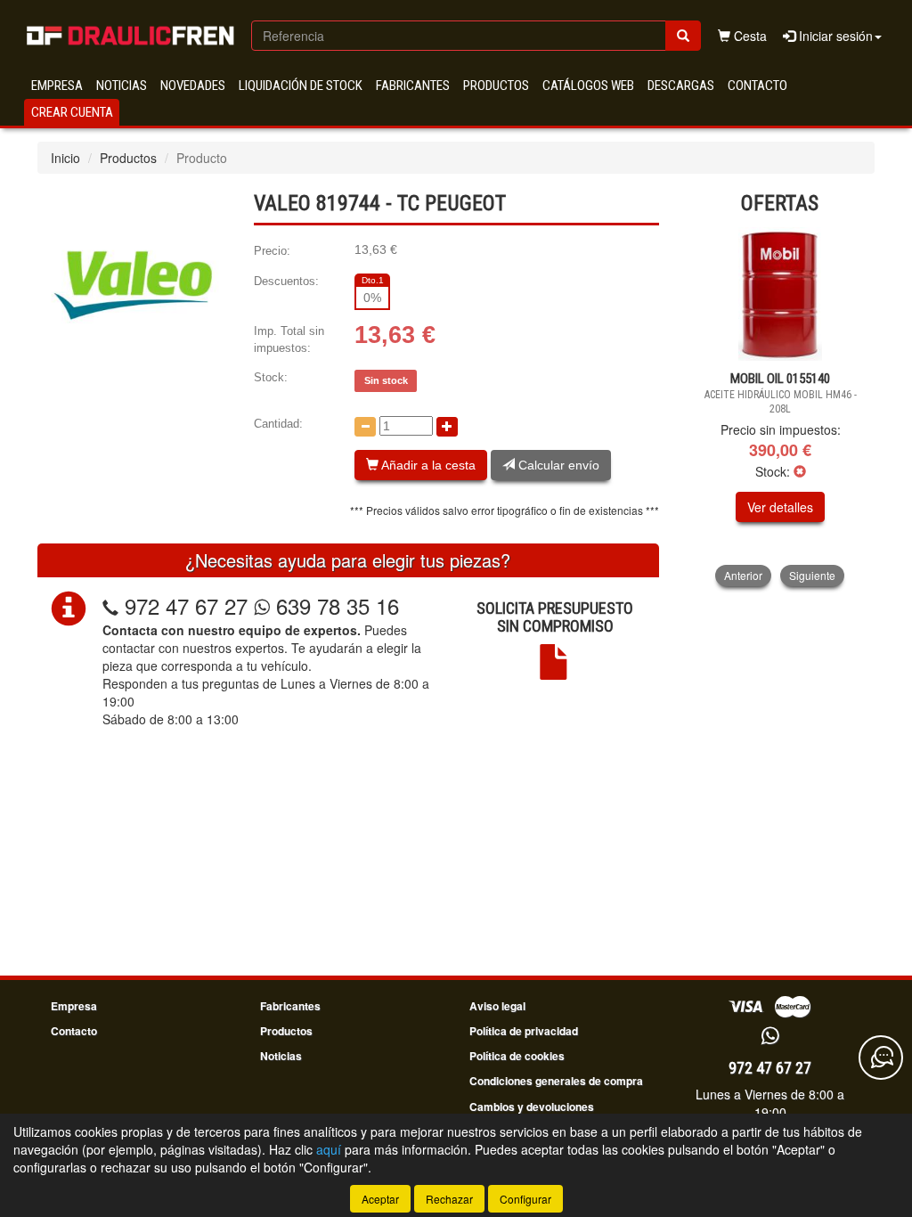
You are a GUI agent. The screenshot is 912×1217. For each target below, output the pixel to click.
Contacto (757, 86)
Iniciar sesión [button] (834, 36)
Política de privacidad (523, 1031)
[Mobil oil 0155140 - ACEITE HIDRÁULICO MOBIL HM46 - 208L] (781, 294)
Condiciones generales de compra (556, 1081)
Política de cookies (517, 1056)
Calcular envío (557, 465)
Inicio (65, 158)
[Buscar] (683, 35)
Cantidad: (278, 423)
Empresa (57, 86)
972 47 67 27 (186, 605)
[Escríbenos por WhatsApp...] (770, 1037)
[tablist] (780, 407)
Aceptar (380, 1198)
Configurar (525, 1198)
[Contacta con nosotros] (881, 1057)
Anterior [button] (743, 575)
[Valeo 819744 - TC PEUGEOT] (132, 285)
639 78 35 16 (334, 605)
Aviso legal (497, 1006)
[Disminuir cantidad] (365, 427)
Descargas (680, 86)
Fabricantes (413, 86)
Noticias (121, 86)
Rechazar (449, 1198)
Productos (496, 86)
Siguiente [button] (812, 575)
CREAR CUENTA (72, 112)
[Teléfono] (110, 605)
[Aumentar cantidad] (447, 427)
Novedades (192, 86)
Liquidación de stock (300, 86)
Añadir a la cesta (427, 465)
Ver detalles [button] (780, 507)
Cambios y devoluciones (531, 1107)
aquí (328, 1149)
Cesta (748, 36)
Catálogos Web (588, 86)
